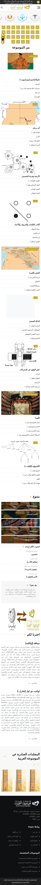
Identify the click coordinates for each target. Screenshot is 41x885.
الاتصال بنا (34, 845)
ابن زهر (37, 92)
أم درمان (36, 128)
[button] (38, 764)
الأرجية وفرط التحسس (31, 176)
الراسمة (37, 382)
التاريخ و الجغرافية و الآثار (30, 566)
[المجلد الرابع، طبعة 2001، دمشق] (19, 781)
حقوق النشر (34, 840)
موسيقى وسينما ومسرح (30, 394)
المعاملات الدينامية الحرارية (31, 330)
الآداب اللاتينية (33, 559)
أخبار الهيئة (34, 836)
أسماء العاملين (13, 845)
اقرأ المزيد (34, 683)
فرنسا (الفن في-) (34, 277)
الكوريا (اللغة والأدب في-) (31, 475)
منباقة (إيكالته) (32, 643)
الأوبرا (37, 418)
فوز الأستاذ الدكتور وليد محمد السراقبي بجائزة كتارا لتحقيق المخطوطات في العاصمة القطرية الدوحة (18, 2)
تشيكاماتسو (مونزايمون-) (30, 80)
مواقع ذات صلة (13, 840)
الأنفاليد (37, 282)
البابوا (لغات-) (35, 471)
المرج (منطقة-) (34, 145)
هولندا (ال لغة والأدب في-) (31, 483)
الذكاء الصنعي (34, 321)
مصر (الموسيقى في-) (32, 422)
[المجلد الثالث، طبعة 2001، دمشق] (33, 781)
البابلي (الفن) (34, 273)
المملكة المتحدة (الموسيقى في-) (28, 435)
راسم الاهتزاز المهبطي (32, 334)
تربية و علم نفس (33, 573)
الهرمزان (37, 97)
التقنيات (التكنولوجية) (31, 551)
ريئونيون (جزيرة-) (31, 569)
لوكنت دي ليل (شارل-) (28, 691)
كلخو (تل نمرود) (34, 141)
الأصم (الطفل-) (31, 577)
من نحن (35, 832)
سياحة (35, 104)
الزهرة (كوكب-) (34, 326)
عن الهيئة (15, 832)
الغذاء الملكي (35, 193)
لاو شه (37, 84)
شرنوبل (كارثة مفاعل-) (32, 387)
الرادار (38, 374)
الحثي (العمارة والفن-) (32, 290)
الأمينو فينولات (35, 338)
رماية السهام (35, 229)
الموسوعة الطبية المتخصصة (28, 858)
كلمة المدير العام (12, 836)
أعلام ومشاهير (33, 56)
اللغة (38, 479)
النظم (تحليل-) (35, 378)
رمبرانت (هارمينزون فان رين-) (30, 88)
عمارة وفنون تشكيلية (31, 249)
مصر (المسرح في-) (33, 431)
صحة (35, 152)
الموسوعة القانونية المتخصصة (28, 862)
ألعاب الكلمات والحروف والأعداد (27, 225)
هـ (23, 42)
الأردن (38, 137)
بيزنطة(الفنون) (35, 286)
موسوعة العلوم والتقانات (29, 871)
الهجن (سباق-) (35, 242)
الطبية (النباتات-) (34, 181)
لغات (35, 442)
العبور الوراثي (35, 189)
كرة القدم (36, 233)
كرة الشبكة (36, 237)
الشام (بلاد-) (36, 132)
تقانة (35, 346)
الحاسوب (34, 554)
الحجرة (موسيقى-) (33, 427)
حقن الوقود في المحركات (30, 370)
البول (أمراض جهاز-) (33, 185)
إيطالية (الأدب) (32, 562)
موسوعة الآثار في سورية (29, 867)
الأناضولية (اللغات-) (32, 466)
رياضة (35, 201)
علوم (35, 297)
